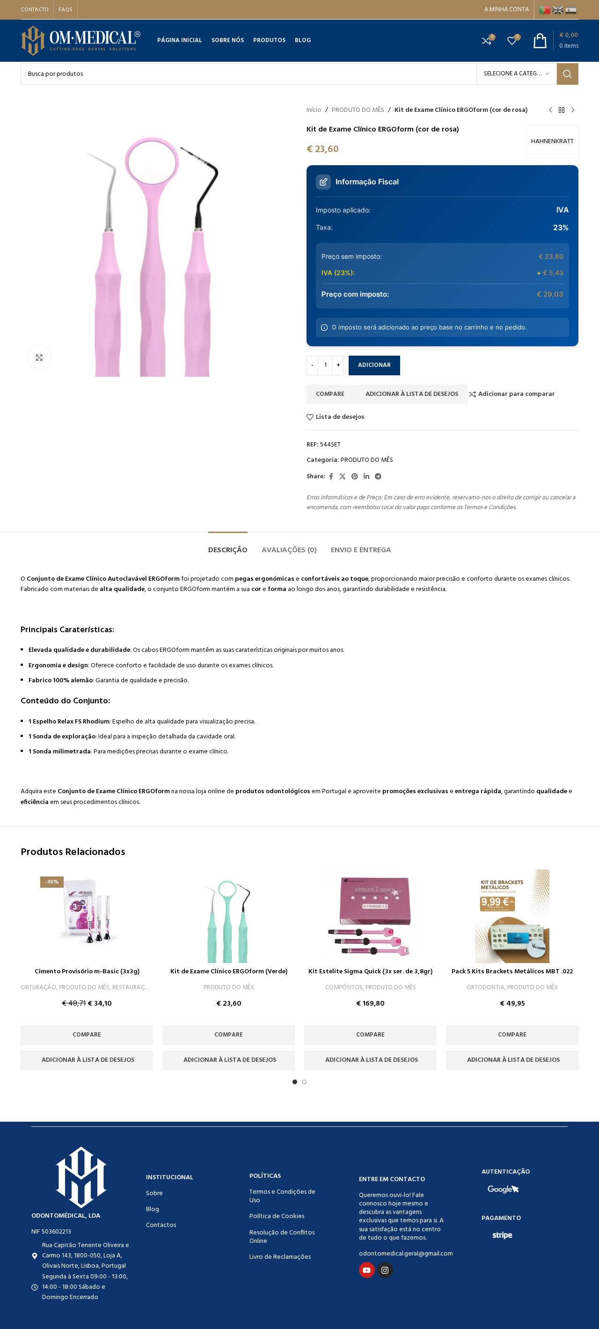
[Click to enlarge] (39, 358)
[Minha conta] (506, 9)
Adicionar (374, 365)
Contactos (161, 1225)
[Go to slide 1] (294, 1082)
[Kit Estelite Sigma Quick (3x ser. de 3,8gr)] (370, 916)
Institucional (169, 1177)
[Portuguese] (545, 10)
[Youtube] (367, 1270)
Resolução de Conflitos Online (281, 1237)
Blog (152, 1209)
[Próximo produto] (572, 110)
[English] (558, 10)
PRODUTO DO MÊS (358, 110)
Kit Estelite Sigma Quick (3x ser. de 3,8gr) (370, 971)
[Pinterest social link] (355, 477)
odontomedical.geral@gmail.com (401, 1254)
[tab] (228, 546)
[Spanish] (571, 10)
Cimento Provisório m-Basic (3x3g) (87, 971)
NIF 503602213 (51, 1232)
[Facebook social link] (330, 477)
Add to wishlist (411, 394)
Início (314, 110)
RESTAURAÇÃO (132, 988)
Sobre (154, 1193)
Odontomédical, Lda (65, 1216)
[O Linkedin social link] (366, 477)
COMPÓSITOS (344, 988)
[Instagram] (385, 1270)
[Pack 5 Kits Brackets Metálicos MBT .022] (512, 916)
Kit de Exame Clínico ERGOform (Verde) (228, 971)
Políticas (265, 1176)
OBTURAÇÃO (38, 988)
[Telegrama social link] (378, 477)
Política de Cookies (276, 1216)
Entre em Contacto (392, 1179)
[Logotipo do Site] (81, 41)
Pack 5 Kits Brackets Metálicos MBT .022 (512, 971)
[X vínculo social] (342, 477)
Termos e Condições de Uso (282, 1196)
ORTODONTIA (485, 988)
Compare (330, 394)
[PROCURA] (567, 74)
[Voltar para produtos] (561, 110)
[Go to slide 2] (304, 1082)
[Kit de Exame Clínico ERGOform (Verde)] (229, 916)
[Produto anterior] (550, 110)
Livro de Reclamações (280, 1257)
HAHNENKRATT (552, 141)
